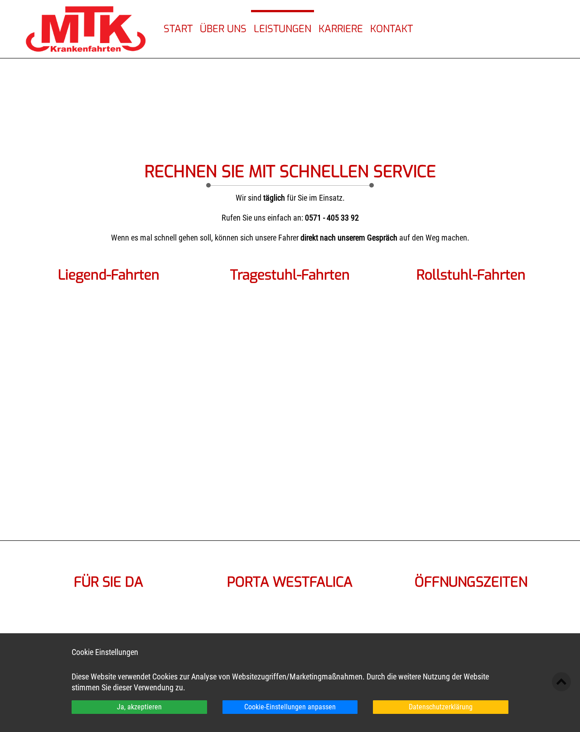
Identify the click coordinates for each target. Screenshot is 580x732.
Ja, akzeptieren (139, 707)
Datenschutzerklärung (441, 707)
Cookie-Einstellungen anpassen (290, 707)
